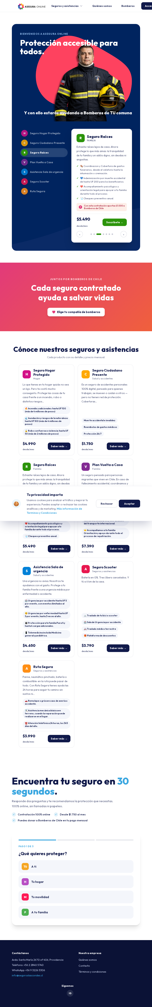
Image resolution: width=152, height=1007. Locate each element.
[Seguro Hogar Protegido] (91, 234)
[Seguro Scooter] (109, 234)
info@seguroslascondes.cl (27, 975)
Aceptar (129, 503)
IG (70, 993)
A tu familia (36, 912)
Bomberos (128, 6)
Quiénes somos (102, 6)
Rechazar (107, 503)
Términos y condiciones (92, 971)
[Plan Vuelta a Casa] (103, 234)
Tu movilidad (36, 897)
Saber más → (59, 446)
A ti (30, 866)
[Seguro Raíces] (98, 234)
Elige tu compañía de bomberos (78, 312)
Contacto (84, 965)
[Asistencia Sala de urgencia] (106, 234)
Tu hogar (34, 882)
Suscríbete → (114, 222)
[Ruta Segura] (112, 234)
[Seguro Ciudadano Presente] (94, 234)
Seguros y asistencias (65, 6)
